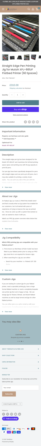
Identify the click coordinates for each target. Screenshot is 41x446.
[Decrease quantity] (12, 95)
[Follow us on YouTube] (15, 414)
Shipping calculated (16, 88)
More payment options (20, 115)
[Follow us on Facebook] (3, 414)
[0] (37, 9)
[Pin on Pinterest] (29, 121)
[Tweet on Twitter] (33, 121)
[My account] (33, 9)
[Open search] (29, 9)
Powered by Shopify (8, 441)
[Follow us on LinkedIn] (19, 414)
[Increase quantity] (23, 95)
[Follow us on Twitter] (7, 414)
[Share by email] (37, 121)
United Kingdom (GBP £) (10, 404)
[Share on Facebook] (25, 121)
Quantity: (5, 95)
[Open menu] (3, 9)
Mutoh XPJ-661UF (8, 145)
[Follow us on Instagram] (11, 414)
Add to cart (20, 103)
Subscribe (9, 394)
